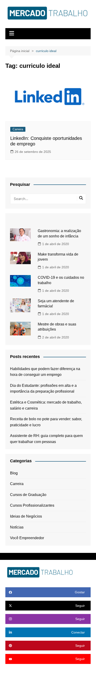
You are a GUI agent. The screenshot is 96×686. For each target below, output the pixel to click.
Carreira (18, 129)
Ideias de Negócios (26, 516)
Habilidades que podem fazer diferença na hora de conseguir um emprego (45, 372)
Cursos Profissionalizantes (32, 505)
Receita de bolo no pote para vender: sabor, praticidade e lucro (46, 422)
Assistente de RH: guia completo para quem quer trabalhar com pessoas (46, 439)
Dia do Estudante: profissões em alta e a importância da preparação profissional (43, 389)
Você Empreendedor (27, 538)
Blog (14, 473)
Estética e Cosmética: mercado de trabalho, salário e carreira (46, 405)
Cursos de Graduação (28, 495)
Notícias (17, 527)
